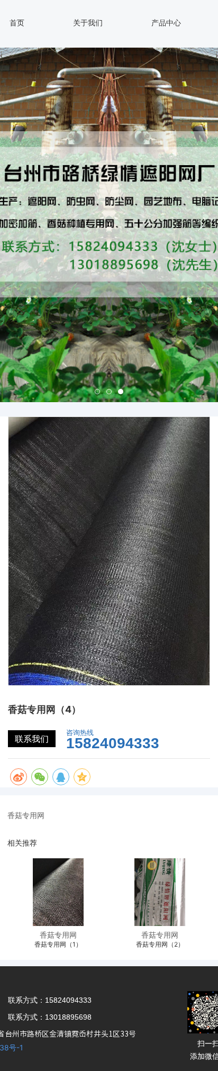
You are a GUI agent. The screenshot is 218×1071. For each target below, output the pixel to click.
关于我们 (88, 22)
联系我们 (32, 738)
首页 (17, 22)
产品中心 (166, 22)
